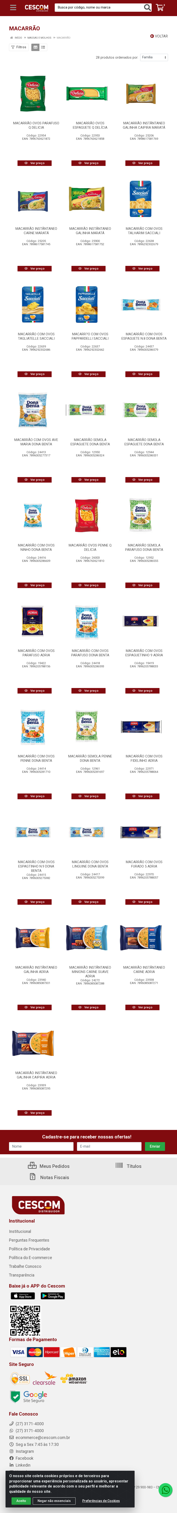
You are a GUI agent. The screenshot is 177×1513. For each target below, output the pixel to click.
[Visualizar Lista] (43, 47)
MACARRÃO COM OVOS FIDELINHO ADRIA (144, 758)
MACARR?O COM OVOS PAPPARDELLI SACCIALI (90, 336)
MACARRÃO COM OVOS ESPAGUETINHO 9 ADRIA (144, 653)
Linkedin (22, 1465)
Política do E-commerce (30, 1257)
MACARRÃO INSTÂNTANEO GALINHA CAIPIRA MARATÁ (144, 125)
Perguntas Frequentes (29, 1240)
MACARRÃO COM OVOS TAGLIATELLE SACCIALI (36, 336)
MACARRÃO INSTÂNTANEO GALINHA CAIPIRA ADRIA (36, 1075)
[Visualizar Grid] (35, 47)
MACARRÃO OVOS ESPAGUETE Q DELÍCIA (90, 125)
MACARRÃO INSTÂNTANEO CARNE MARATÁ (36, 231)
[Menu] (13, 7)
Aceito (21, 1501)
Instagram (24, 1451)
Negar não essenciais (54, 1501)
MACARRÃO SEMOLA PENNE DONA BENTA (90, 758)
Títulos (134, 1166)
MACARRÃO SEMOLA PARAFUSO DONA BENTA (144, 547)
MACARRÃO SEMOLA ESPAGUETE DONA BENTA (90, 442)
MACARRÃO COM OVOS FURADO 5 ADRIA (144, 864)
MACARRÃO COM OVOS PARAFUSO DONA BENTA (90, 653)
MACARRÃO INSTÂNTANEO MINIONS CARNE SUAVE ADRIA (90, 971)
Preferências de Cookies (101, 1501)
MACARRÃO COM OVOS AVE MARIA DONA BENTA (36, 442)
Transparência (21, 1275)
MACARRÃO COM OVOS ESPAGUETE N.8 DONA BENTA (144, 336)
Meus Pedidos (54, 1166)
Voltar (161, 36)
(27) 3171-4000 (29, 1430)
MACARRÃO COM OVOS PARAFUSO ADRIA (36, 653)
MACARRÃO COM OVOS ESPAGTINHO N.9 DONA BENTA (36, 866)
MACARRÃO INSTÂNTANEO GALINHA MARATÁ (90, 231)
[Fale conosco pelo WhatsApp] (165, 1490)
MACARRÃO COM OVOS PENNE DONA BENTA (36, 758)
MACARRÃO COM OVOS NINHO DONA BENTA (36, 547)
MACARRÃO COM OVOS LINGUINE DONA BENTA (90, 864)
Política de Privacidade (29, 1249)
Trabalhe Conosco (25, 1266)
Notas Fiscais (54, 1177)
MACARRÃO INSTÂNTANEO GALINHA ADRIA (36, 969)
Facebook (24, 1458)
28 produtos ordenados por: (117, 57)
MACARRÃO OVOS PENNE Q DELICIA (90, 547)
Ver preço (37, 163)
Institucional (20, 1231)
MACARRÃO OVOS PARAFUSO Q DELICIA (36, 125)
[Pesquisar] (147, 7)
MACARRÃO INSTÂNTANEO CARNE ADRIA (144, 969)
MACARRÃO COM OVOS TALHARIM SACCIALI (144, 231)
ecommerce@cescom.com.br (42, 1437)
